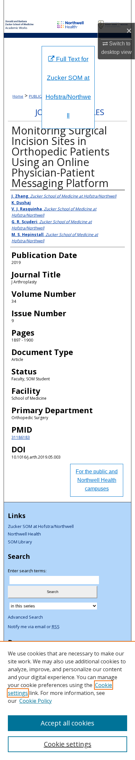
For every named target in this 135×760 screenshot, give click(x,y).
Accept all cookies (67, 723)
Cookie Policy (35, 700)
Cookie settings (67, 744)
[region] (67, 700)
